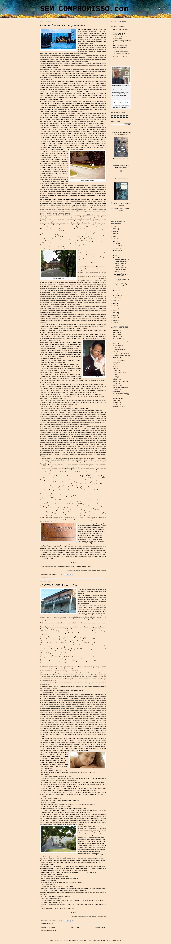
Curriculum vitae (117, 59)
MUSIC (115, 377)
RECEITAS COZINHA (119, 387)
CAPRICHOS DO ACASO (120, 341)
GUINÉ (115, 364)
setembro (118, 250)
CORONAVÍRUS (117, 349)
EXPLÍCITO (116, 358)
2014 (114, 313)
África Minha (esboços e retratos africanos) (120, 33)
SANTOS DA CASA (119, 271)
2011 (114, 320)
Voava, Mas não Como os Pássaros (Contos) (120, 48)
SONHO (115, 400)
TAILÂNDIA (116, 404)
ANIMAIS (115, 332)
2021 (114, 238)
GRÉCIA (115, 362)
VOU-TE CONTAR (118, 406)
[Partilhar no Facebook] (70, 575)
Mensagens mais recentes (48, 927)
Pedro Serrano (52, 574)
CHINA (115, 343)
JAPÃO (115, 368)
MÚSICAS (116, 379)
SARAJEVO (116, 396)
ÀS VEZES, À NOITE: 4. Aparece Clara (58, 585)
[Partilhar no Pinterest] (72, 575)
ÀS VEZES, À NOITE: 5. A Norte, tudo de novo (62, 25)
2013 (114, 315)
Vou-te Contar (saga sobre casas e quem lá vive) (120, 30)
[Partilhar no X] (69, 575)
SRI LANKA (116, 402)
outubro (117, 248)
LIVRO (115, 375)
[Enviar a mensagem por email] (65, 575)
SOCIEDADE (116, 398)
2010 (114, 322)
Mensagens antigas (100, 927)
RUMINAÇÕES (117, 392)
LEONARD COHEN (118, 372)
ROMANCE (51, 577)
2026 (114, 226)
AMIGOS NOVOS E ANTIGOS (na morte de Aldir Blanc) (121, 279)
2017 (114, 305)
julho (116, 255)
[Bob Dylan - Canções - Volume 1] (121, 205)
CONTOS (115, 347)
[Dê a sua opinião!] (67, 575)
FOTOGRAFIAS (117, 360)
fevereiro (117, 295)
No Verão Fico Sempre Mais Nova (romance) (121, 37)
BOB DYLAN (116, 334)
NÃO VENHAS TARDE (119, 381)
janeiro (117, 297)
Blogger (119, 940)
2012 (114, 317)
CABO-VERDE (117, 339)
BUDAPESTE (116, 336)
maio (116, 288)
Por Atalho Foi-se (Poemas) (121, 51)
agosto (117, 253)
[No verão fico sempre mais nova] (121, 157)
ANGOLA (115, 330)
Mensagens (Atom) (52, 930)
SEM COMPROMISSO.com (84, 9)
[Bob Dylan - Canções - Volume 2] (121, 210)
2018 (114, 303)
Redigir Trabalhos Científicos (121, 57)
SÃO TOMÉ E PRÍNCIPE (120, 394)
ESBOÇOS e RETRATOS (120, 355)
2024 (114, 231)
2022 (114, 236)
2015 (114, 310)
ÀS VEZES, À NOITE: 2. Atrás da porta (121, 274)
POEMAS (115, 385)
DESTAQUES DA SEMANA (120, 353)
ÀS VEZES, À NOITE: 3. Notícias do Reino (121, 268)
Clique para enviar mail (118, 90)
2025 (114, 229)
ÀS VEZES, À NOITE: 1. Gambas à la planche (121, 284)
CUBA (114, 351)
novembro (118, 245)
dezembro (118, 243)
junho (116, 257)
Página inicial (75, 927)
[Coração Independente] (121, 171)
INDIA (114, 366)
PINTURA (115, 383)
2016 (114, 308)
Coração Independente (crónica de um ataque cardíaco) (122, 41)
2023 (114, 234)
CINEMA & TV (117, 345)
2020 (114, 241)
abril (116, 290)
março (117, 292)
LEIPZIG (115, 370)
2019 (114, 300)
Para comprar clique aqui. (121, 158)
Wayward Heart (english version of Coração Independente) (122, 44)
